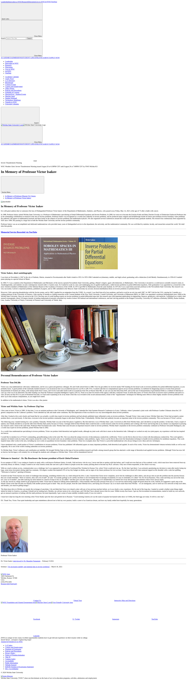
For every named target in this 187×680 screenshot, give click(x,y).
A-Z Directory (10, 81)
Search (3, 38)
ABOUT (47, 58)
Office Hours (9, 88)
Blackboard (9, 83)
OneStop (54, 2)
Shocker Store (10, 96)
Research (25, 2)
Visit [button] (11, 584)
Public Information (11, 663)
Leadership (4, 2)
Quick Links (5, 19)
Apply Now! (9, 79)
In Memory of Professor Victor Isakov (18, 198)
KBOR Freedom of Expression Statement (19, 667)
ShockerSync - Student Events (15, 94)
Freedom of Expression (13, 649)
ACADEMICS (6, 58)
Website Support (10, 665)
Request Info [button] (5, 584)
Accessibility (9, 661)
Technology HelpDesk (13, 100)
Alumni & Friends (7, 642)
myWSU (48, 2)
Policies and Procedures (13, 90)
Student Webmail (11, 98)
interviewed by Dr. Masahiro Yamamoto (26, 561)
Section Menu (6, 192)
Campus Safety (10, 659)
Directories (31, 2)
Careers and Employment (14, 86)
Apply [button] (15, 584)
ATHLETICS (39, 58)
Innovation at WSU (15, 2)
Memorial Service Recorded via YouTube (19, 232)
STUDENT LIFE (28, 58)
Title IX (7, 657)
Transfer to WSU (11, 102)
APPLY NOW (55, 58)
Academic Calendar (12, 77)
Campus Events (10, 84)
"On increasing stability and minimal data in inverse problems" (28, 567)
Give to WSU (40, 2)
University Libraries (12, 104)
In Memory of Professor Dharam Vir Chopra (20, 196)
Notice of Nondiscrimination (15, 655)
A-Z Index (8, 645)
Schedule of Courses (12, 92)
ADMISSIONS (16, 58)
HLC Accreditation (11, 669)
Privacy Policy (10, 653)
